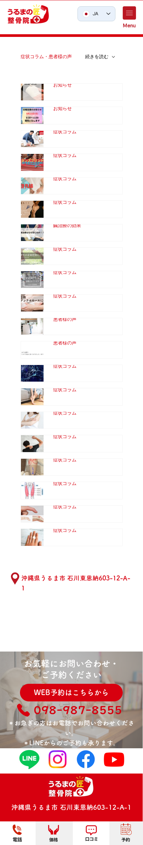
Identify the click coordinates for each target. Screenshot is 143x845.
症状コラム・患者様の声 (46, 57)
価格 (53, 839)
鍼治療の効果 (67, 225)
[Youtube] (114, 759)
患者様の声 (64, 319)
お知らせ (62, 85)
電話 (17, 839)
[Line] (29, 759)
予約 (125, 839)
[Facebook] (86, 759)
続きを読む (96, 57)
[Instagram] (58, 759)
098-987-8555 (78, 709)
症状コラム (64, 132)
